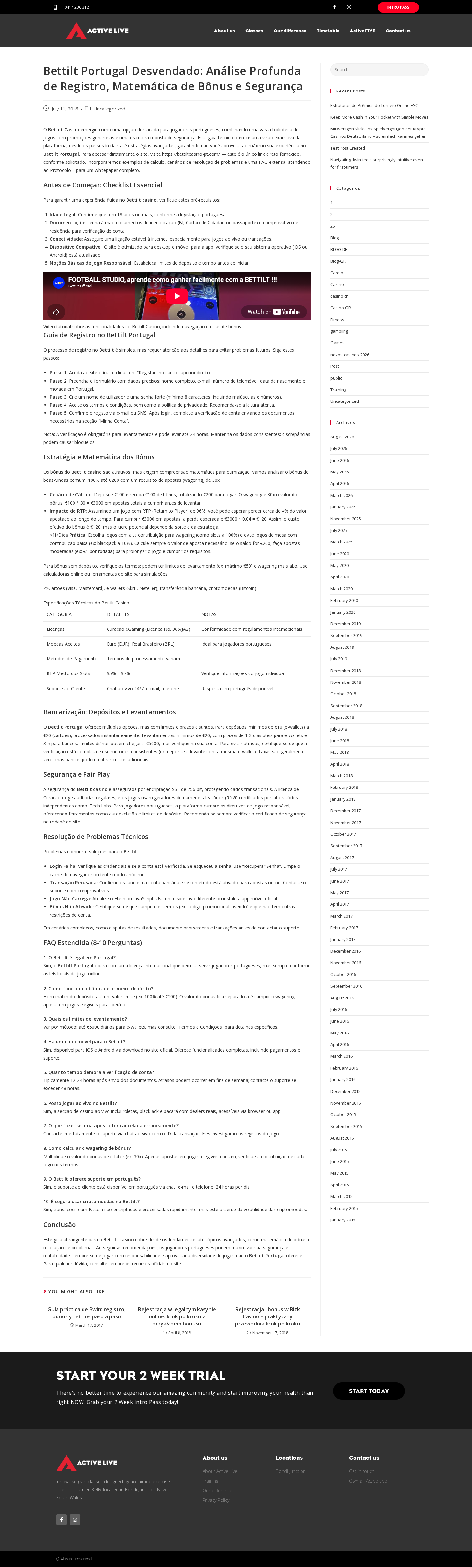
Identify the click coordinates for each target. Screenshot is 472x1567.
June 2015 (339, 1161)
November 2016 (345, 962)
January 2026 (342, 507)
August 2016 (342, 998)
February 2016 (344, 1068)
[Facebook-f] (334, 7)
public (336, 378)
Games (337, 343)
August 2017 (342, 857)
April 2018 (339, 764)
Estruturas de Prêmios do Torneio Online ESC (374, 105)
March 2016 (341, 1056)
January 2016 (342, 1079)
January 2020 (342, 612)
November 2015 (345, 1103)
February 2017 (344, 927)
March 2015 (341, 1196)
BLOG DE (338, 249)
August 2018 (342, 717)
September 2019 (346, 635)
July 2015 (338, 1150)
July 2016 (338, 1009)
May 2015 (339, 1173)
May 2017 (339, 892)
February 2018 (344, 787)
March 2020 (341, 589)
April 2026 (339, 483)
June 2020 (339, 554)
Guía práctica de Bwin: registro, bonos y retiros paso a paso (87, 1313)
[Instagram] (349, 7)
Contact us (398, 31)
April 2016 (339, 1044)
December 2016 (345, 951)
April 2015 (339, 1185)
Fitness (337, 319)
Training (338, 389)
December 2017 (345, 811)
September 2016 (346, 986)
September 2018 (346, 706)
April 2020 (339, 577)
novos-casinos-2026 (349, 354)
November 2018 (345, 682)
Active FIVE (362, 31)
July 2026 (338, 448)
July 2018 (338, 729)
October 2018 (343, 694)
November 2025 (345, 519)
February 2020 (344, 600)
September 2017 (346, 846)
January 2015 (342, 1220)
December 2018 (345, 670)
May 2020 (339, 565)
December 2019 (345, 624)
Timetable (328, 31)
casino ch (339, 296)
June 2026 (339, 460)
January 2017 (342, 939)
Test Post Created (347, 148)
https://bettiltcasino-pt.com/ (191, 154)
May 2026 (339, 472)
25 (332, 226)
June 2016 (339, 1021)
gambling (339, 331)
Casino (337, 284)
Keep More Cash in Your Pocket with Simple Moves (379, 117)
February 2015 (344, 1208)
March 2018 (341, 776)
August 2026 (342, 437)
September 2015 (346, 1126)
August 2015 (342, 1138)
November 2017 (345, 822)
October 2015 (343, 1114)
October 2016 (343, 974)
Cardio (336, 273)
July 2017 (338, 869)
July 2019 (338, 659)
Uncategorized (109, 109)
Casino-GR (340, 308)
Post (334, 366)
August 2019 (342, 647)
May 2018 (339, 752)
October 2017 (343, 834)
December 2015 (345, 1091)
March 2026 (341, 495)
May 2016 (339, 1033)
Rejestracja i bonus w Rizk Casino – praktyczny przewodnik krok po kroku (267, 1316)
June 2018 (339, 741)
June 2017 (339, 881)
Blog (334, 238)
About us (224, 31)
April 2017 (339, 904)
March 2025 (341, 542)
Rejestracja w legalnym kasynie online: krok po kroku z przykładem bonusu (177, 1316)
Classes (254, 31)
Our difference (290, 31)
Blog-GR (338, 261)
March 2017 (341, 916)
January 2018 (342, 799)
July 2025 (338, 530)
